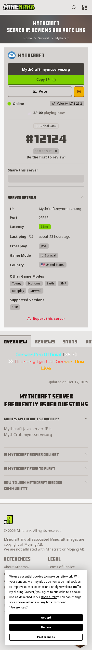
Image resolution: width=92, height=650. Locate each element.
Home (28, 38)
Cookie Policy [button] (49, 597)
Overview (15, 342)
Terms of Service (61, 567)
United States (55, 265)
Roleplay (18, 291)
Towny (16, 283)
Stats (70, 342)
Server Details (22, 197)
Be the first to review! (46, 157)
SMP (63, 283)
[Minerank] (19, 7)
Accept (46, 617)
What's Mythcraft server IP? (31, 418)
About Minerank (16, 567)
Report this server (49, 318)
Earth (50, 283)
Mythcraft (62, 38)
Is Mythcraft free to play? (29, 468)
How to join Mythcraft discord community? (33, 485)
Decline (46, 627)
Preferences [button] (18, 607)
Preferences (46, 637)
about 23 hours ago (54, 236)
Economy (34, 283)
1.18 (15, 307)
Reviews (45, 342)
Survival (43, 38)
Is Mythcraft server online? (31, 454)
